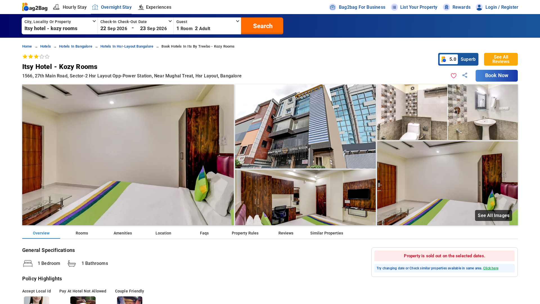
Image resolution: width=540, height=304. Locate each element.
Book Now (496, 75)
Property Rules (245, 233)
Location (163, 233)
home (27, 46)
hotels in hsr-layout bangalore (126, 46)
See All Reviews (500, 59)
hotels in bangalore (75, 46)
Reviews (285, 233)
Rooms (82, 233)
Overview (41, 233)
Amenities (123, 233)
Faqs (204, 233)
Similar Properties (326, 233)
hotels (45, 46)
